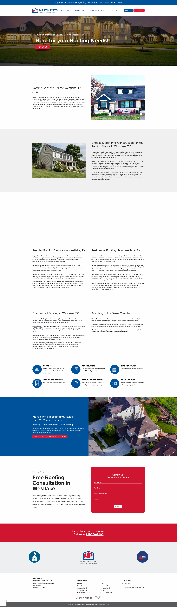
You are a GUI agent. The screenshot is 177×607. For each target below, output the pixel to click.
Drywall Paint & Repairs (92, 380)
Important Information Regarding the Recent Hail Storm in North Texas (88, 2)
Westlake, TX (82, 590)
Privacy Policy (90, 605)
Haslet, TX (104, 590)
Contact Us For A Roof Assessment (50, 436)
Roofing (47, 366)
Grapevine (50, 99)
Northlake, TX (105, 588)
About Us (42, 47)
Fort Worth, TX (83, 586)
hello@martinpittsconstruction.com (133, 587)
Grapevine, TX (82, 592)
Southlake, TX (82, 588)
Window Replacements (53, 380)
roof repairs (67, 274)
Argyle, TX (104, 584)
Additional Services (97, 10)
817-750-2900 (126, 584)
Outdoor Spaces (128, 366)
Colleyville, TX (106, 592)
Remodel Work (88, 366)
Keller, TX (81, 584)
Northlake (35, 99)
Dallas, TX (104, 586)
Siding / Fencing (128, 380)
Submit (118, 506)
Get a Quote (139, 10)
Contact (128, 10)
